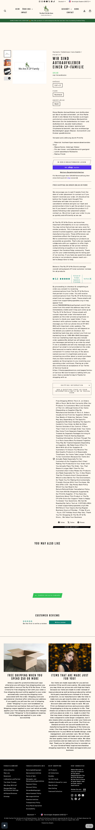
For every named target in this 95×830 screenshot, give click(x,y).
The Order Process (10, 782)
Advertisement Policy (33, 793)
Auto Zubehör (76, 52)
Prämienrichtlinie (32, 799)
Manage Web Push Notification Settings (11, 789)
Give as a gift (72, 527)
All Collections (54, 773)
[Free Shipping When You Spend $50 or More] (25, 657)
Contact (70, 12)
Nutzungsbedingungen (33, 770)
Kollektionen (65, 52)
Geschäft (66, 9)
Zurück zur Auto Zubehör (49, 595)
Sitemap (7, 796)
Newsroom (7, 776)
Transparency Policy (33, 802)
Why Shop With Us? (10, 785)
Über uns (26, 9)
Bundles (51, 776)
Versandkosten (61, 75)
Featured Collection (55, 791)
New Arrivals (53, 785)
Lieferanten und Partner (12, 779)
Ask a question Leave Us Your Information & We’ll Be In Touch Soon (72, 391)
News (76, 9)
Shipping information (72, 385)
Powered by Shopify (47, 823)
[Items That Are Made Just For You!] (70, 657)
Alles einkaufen (9, 770)
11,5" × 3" (57, 85)
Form (55, 91)
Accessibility (30, 809)
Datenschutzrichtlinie (33, 773)
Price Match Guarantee (34, 805)
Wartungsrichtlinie (32, 796)
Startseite (56, 52)
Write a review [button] (60, 622)
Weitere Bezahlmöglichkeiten (72, 172)
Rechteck (58, 95)
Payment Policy (31, 784)
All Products (53, 770)
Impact (24, 12)
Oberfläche (59, 100)
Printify (57, 55)
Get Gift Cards (53, 779)
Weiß (56, 104)
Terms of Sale (31, 776)
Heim (17, 9)
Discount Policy (31, 787)
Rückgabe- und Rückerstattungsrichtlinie (35, 780)
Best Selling (53, 788)
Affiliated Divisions (10, 793)
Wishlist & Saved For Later (58, 782)
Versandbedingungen (33, 790)
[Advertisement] (37, 33)
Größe (56, 81)
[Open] (4, 825)
